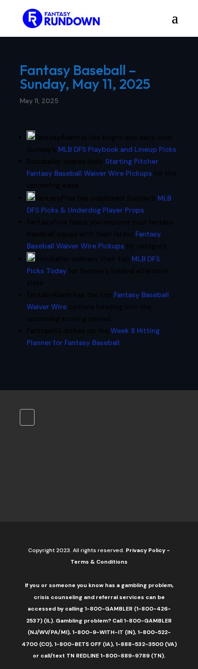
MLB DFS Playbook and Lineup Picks (117, 149)
